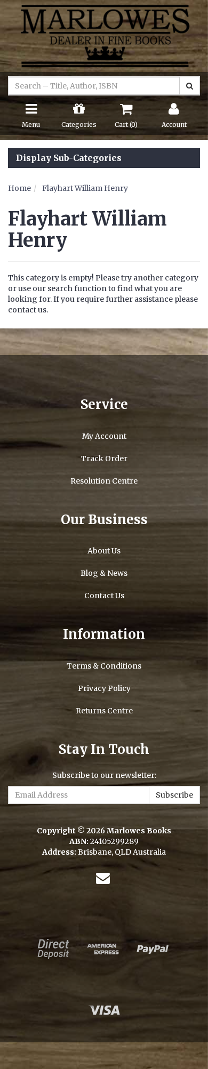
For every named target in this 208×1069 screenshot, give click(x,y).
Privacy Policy (104, 688)
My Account (104, 436)
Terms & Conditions (104, 666)
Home (19, 188)
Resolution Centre (104, 481)
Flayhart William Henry (85, 188)
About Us (104, 551)
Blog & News (104, 573)
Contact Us (104, 595)
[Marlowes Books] (104, 35)
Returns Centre (104, 711)
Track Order (104, 458)
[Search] (189, 86)
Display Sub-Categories (69, 158)
